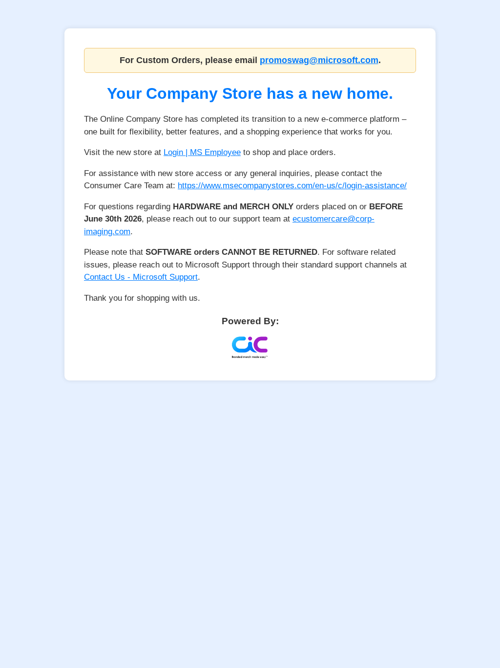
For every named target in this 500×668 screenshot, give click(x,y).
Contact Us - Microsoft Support (141, 277)
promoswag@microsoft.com (319, 60)
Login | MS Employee (202, 152)
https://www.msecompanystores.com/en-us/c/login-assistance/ (292, 185)
